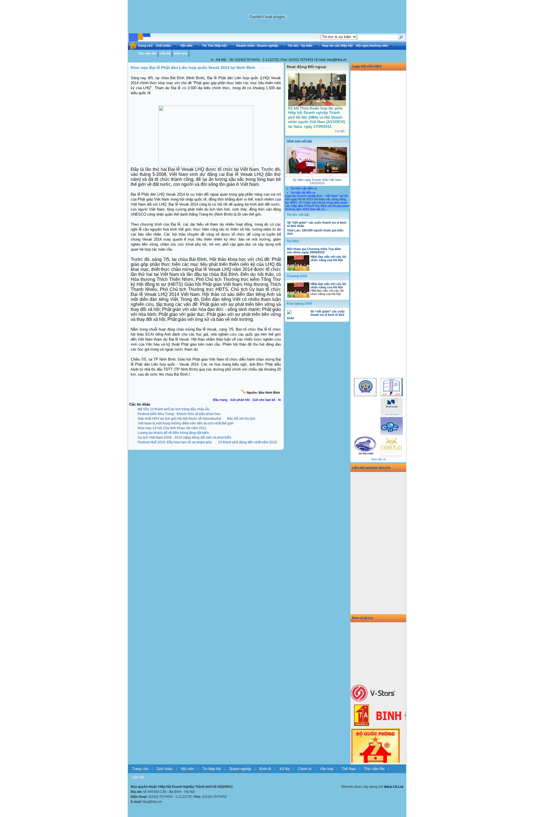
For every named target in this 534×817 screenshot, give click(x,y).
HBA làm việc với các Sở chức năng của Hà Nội (328, 258)
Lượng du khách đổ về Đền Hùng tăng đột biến (173, 433)
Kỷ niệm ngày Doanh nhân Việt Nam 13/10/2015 (317, 181)
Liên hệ (165, 53)
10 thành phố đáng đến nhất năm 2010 (247, 442)
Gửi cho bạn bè (264, 399)
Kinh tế (265, 769)
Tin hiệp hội (211, 769)
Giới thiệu (163, 45)
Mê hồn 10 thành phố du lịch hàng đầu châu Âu (173, 409)
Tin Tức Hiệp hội (214, 45)
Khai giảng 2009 (299, 304)
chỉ (139, 791)
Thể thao (349, 769)
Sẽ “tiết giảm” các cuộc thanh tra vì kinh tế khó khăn (316, 315)
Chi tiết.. (340, 131)
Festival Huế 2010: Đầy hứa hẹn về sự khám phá (175, 442)
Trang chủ (145, 45)
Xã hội (284, 769)
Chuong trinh (297, 276)
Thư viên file (374, 769)
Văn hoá (326, 769)
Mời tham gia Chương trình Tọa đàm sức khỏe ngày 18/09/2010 (314, 250)
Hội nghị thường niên (372, 45)
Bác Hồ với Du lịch (241, 419)
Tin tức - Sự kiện (300, 45)
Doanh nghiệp (240, 769)
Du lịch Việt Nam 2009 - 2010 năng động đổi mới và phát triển (184, 437)
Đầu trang (220, 399)
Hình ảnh (180, 53)
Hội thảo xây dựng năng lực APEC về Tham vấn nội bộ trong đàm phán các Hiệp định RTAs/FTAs (316, 203)
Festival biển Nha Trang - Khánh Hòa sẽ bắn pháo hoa (179, 414)
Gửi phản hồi (240, 399)
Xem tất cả (340, 141)
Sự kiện (293, 241)
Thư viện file (147, 53)
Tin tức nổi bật (298, 215)
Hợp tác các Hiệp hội (337, 45)
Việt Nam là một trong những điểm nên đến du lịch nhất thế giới (185, 423)
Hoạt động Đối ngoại (306, 66)
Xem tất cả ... (319, 209)
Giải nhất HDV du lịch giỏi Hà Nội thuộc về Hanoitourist (179, 419)
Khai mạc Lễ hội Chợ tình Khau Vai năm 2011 (172, 428)
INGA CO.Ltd (393, 786)
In (279, 399)
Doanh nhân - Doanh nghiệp (257, 45)
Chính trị (305, 769)
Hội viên (186, 45)
